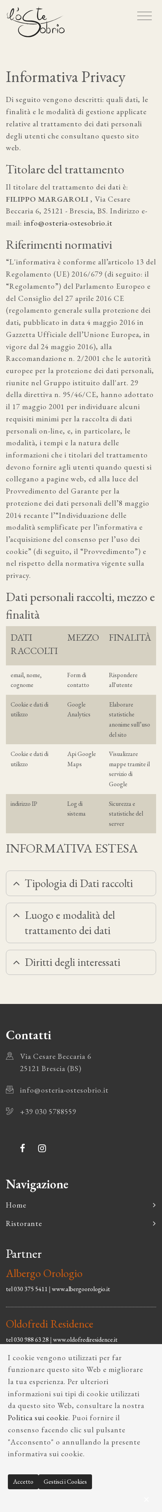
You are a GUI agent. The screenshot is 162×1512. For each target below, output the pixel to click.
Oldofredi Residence (49, 1324)
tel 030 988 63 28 (27, 1339)
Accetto (23, 1481)
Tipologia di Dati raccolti (79, 883)
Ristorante (24, 1223)
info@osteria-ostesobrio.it (67, 223)
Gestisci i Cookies (65, 1481)
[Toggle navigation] (144, 16)
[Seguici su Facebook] (23, 1148)
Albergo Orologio (44, 1273)
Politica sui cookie (38, 1418)
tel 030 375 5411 (27, 1289)
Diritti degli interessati (72, 962)
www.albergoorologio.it (81, 1289)
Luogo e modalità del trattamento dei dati (70, 922)
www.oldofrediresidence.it (85, 1339)
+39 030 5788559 (48, 1112)
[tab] (81, 883)
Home (16, 1205)
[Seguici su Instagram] (42, 1148)
